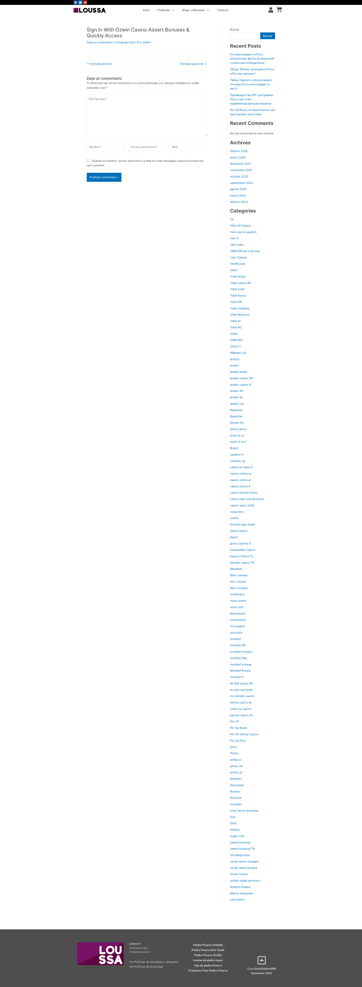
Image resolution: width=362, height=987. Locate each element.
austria (234, 359)
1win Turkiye (238, 257)
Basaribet (236, 416)
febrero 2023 (239, 202)
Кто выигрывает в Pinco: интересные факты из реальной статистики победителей (252, 59)
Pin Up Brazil (238, 728)
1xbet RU (236, 327)
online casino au (241, 702)
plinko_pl (236, 772)
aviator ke (236, 397)
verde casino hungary (244, 861)
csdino (234, 518)
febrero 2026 (239, 151)
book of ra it (238, 441)
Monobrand (237, 613)
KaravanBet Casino (242, 550)
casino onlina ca (240, 473)
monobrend (237, 620)
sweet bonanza (240, 842)
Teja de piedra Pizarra (208, 965)
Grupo (261, 968)
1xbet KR (236, 302)
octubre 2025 (239, 176)
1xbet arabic (238, 276)
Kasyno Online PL (241, 556)
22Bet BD (236, 340)
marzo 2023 (238, 195)
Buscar (234, 29)
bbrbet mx (237, 422)
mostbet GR (238, 645)
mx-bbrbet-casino (242, 696)
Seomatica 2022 (261, 973)
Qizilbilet (236, 779)
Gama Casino (239, 531)
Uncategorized (125, 42)
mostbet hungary (241, 651)
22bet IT (235, 346)
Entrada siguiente (193, 63)
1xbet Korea (238, 295)
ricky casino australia (244, 810)
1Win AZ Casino (240, 225)
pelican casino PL (241, 715)
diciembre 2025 (240, 163)
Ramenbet (237, 785)
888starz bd (238, 353)
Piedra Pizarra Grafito (208, 955)
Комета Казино (240, 887)
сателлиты (237, 899)
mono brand (238, 600)
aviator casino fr (240, 384)
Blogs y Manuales (193, 10)
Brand (234, 448)
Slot (232, 817)
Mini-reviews (239, 588)
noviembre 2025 (241, 170)
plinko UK (236, 766)
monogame (237, 626)
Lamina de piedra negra (208, 960)
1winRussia (237, 263)
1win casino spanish (243, 232)
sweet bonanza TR (242, 848)
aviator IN (236, 391)
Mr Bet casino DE (241, 683)
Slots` (234, 823)
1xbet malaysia (239, 308)
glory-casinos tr (240, 543)
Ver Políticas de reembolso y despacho (154, 962)
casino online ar (240, 480)
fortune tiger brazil (242, 524)
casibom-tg (237, 461)
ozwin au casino (240, 709)
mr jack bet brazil (241, 690)
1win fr (234, 238)
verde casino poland (243, 868)
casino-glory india (242, 505)
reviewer (236, 804)
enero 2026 (237, 157)
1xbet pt (235, 321)
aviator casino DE (241, 378)
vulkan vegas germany (245, 880)
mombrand (237, 594)
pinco (233, 747)
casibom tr (237, 454)
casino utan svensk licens (247, 499)
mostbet (235, 639)
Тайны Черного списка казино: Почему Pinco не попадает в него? (251, 84)
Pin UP (234, 721)
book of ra (236, 435)
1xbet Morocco (240, 314)
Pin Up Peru (238, 740)
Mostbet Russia (240, 670)
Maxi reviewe (239, 575)
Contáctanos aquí (138, 948)
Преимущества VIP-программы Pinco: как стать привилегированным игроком (251, 99)
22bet (234, 334)
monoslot (236, 632)
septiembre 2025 (241, 183)
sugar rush (237, 836)
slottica (235, 829)
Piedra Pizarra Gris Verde (208, 950)
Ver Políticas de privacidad (146, 966)
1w (232, 219)
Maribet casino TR (242, 562)
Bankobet (236, 410)
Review (235, 791)
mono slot (236, 607)
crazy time (237, 512)
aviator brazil (238, 372)
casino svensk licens (244, 492)
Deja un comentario (100, 42)
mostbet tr (237, 677)
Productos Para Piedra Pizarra (207, 970)
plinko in (235, 759)
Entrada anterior (99, 63)
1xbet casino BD (240, 283)
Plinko (234, 753)
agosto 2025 (238, 189)
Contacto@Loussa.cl (139, 952)
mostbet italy (238, 658)
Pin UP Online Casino (244, 734)
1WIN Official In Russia (245, 251)
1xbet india (237, 289)
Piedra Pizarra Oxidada (208, 945)
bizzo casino (238, 429)
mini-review (238, 581)
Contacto (222, 10)
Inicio (146, 10)
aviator (234, 365)
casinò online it (240, 486)
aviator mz (237, 403)
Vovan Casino (239, 874)
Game (234, 537)
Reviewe (236, 798)
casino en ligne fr (241, 467)
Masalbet (236, 569)
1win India (236, 244)
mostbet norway (241, 664)
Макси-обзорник (241, 893)
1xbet (233, 270)
